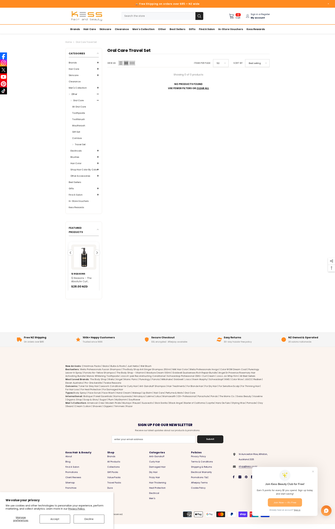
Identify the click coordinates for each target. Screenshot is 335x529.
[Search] (162, 16)
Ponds (214, 400)
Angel (119, 383)
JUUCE (248, 383)
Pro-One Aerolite (93, 387)
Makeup (136, 397)
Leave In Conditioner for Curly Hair (119, 390)
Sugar (103, 404)
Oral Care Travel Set (86, 42)
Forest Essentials (103, 400)
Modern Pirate (113, 407)
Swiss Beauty (244, 400)
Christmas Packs (91, 370)
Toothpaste (78, 112)
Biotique (87, 400)
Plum (111, 404)
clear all (202, 88)
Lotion (87, 410)
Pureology (144, 383)
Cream (79, 410)
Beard (69, 410)
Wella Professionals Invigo (204, 373)
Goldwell (178, 383)
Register (265, 14)
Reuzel (136, 407)
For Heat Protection (91, 394)
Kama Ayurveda (123, 400)
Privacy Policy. (76, 508)
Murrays (126, 407)
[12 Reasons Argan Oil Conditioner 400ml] (94, 257)
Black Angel (175, 407)
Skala (105, 370)
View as (111, 63)
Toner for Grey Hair (89, 390)
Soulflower (134, 404)
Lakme (150, 400)
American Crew (95, 407)
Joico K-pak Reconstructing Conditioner (143, 380)
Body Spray (79, 397)
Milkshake (166, 383)
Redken (258, 383)
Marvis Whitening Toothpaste (103, 380)
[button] (84, 63)
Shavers (97, 410)
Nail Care (159, 397)
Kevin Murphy (200, 383)
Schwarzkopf (216, 383)
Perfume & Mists (174, 397)
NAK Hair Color (180, 373)
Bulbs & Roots (118, 370)
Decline (89, 519)
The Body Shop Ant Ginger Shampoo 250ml (147, 373)
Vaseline (257, 400)
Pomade (251, 407)
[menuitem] (84, 63)
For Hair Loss (72, 394)
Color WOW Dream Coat (233, 373)
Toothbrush (78, 119)
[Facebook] (234, 481)
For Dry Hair (211, 390)
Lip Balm (147, 397)
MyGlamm (121, 404)
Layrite (210, 407)
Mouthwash (78, 125)
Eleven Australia (74, 387)
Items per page (202, 63)
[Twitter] (3, 69)
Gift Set (76, 131)
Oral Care (190, 397)
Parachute (203, 400)
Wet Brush (145, 370)
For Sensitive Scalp (229, 390)
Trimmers (119, 410)
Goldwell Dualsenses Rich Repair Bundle (195, 377)
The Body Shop (98, 383)
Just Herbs (133, 370)
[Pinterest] (246, 481)
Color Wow (237, 383)
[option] (94, 270)
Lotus (158, 400)
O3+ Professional (186, 400)
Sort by (238, 63)
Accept (54, 519)
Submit (210, 443)
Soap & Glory (91, 404)
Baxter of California (194, 407)
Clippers (107, 410)
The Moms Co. (227, 400)
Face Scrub (94, 397)
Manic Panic (131, 383)
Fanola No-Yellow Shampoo (99, 377)
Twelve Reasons (112, 387)
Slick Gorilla (161, 407)
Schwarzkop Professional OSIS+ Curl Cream (191, 380)
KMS (227, 383)
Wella (111, 383)
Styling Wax (238, 407)
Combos (77, 138)
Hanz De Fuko (223, 407)
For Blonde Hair (195, 390)
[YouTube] (3, 76)
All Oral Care (79, 106)
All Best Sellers (247, 380)
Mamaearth (169, 400)
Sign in (254, 14)
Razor (129, 410)
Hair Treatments (176, 390)
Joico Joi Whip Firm (227, 380)
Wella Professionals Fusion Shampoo (100, 373)
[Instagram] (240, 481)
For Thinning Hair (250, 390)
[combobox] (158, 16)
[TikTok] (3, 90)
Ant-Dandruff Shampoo (152, 390)
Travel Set (80, 144)
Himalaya (139, 400)
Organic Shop (74, 404)
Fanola (156, 383)
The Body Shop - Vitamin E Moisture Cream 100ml (144, 377)
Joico (188, 383)
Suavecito (147, 407)
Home (68, 42)
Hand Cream (123, 397)
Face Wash (108, 397)
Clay (260, 407)
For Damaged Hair (113, 394)
